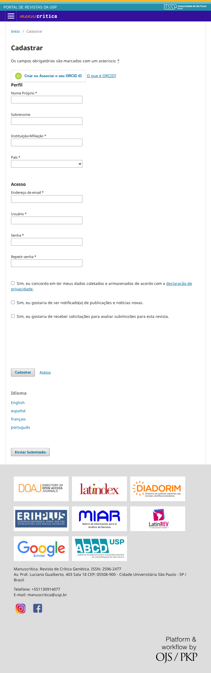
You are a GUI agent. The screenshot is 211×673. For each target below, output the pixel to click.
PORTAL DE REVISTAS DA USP (30, 7)
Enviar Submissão (30, 452)
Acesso (45, 372)
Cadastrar (23, 372)
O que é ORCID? (101, 75)
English (18, 402)
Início (15, 31)
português (20, 427)
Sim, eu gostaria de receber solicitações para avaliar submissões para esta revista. (92, 316)
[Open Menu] (10, 16)
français (18, 419)
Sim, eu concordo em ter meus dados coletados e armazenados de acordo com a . (101, 286)
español (18, 410)
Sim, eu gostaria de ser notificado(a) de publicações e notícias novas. (79, 302)
